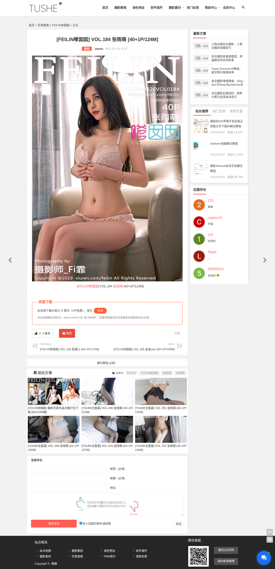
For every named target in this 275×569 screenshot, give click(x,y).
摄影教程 (120, 7)
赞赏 (69, 333)
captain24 (215, 217)
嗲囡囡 (167, 373)
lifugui (212, 252)
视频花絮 (141, 556)
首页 (105, 7)
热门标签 (193, 7)
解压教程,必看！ (107, 363)
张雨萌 (118, 286)
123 (210, 234)
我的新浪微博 (226, 561)
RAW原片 (110, 556)
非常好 (212, 241)
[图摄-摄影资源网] (51, 10)
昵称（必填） (118, 468)
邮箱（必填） (118, 478)
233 (210, 200)
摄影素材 (175, 7)
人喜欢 (44, 333)
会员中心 (229, 7)
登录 (100, 310)
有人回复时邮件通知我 (97, 523)
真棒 (210, 206)
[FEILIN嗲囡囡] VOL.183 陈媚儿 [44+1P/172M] (69, 347)
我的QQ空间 (226, 549)
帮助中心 (211, 7)
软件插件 (157, 7)
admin (99, 48)
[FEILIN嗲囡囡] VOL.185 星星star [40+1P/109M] (144, 347)
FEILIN (131, 373)
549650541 (216, 269)
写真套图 (43, 25)
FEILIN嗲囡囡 (60, 25)
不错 (210, 223)
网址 (113, 487)
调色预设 (138, 7)
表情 (178, 524)
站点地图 (45, 550)
